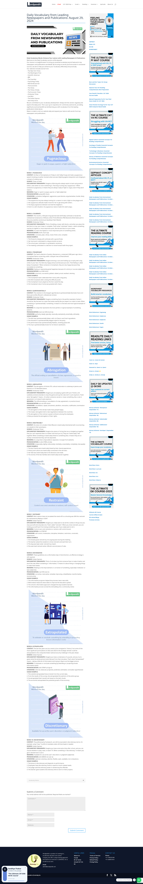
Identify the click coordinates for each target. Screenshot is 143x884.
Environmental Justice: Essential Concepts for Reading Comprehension (100, 163)
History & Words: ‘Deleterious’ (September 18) (98, 414)
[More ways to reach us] (134, 880)
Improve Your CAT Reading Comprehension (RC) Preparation (99, 88)
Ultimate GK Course (95, 512)
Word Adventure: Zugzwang (97, 312)
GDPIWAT (92, 42)
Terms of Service (95, 855)
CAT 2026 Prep (67, 4)
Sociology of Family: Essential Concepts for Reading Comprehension (101, 146)
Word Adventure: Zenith (96, 323)
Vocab (77, 4)
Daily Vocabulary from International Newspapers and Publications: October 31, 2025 (100, 198)
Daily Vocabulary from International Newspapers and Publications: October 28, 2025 (100, 210)
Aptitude (102, 4)
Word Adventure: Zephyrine (97, 319)
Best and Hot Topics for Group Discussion (98, 83)
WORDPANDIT (93, 49)
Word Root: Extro (94, 465)
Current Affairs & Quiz (95, 515)
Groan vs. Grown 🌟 (95, 371)
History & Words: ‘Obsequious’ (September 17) (98, 408)
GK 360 (91, 47)
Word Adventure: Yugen (96, 327)
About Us (110, 4)
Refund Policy (94, 860)
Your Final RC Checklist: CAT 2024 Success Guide (99, 94)
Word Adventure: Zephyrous (97, 316)
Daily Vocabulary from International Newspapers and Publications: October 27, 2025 (100, 215)
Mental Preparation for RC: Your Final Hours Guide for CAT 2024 (100, 100)
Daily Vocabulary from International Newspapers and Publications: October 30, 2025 (100, 204)
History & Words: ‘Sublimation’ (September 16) (98, 425)
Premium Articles (94, 520)
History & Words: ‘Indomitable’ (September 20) (98, 420)
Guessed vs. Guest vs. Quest (97, 367)
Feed (59, 4)
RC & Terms (77, 860)
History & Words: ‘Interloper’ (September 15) (101, 431)
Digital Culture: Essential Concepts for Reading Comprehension (100, 140)
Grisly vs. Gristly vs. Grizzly (97, 375)
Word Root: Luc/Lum (95, 469)
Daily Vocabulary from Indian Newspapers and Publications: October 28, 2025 (100, 267)
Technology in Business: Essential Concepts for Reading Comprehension (100, 152)
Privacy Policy (94, 858)
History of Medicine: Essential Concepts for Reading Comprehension (101, 157)
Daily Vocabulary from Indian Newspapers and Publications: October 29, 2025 (100, 278)
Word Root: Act (93, 476)
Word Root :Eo (93, 472)
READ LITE (92, 44)
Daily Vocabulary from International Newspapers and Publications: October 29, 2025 (100, 221)
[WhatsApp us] (139, 880)
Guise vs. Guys (93, 363)
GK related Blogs (94, 517)
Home (53, 4)
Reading (84, 4)
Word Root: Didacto (95, 480)
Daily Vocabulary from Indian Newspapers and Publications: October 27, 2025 (100, 273)
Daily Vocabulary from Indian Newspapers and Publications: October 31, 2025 (100, 256)
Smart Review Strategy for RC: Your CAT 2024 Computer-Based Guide (101, 106)
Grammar (93, 4)
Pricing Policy (94, 862)
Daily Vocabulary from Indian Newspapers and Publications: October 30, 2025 (100, 261)
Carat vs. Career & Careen (97, 360)
